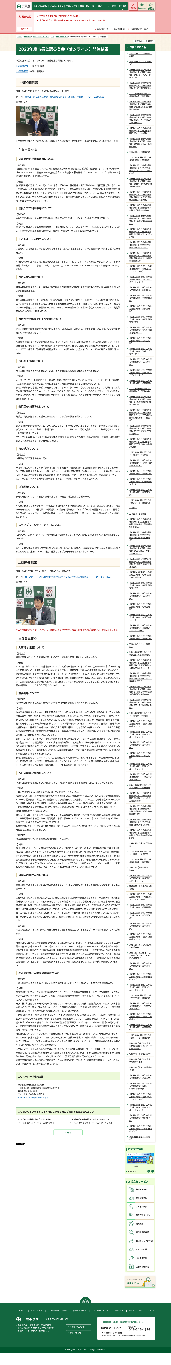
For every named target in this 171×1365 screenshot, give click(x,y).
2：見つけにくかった (103, 1123)
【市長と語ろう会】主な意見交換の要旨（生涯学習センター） (140, 481)
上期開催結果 (22, 71)
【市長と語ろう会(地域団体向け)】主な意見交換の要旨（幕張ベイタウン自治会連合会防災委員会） (140, 196)
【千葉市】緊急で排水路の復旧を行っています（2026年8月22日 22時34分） (72, 20)
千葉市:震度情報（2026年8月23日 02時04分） (60, 16)
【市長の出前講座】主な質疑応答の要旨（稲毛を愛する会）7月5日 (140, 574)
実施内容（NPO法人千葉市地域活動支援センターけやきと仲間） (140, 1046)
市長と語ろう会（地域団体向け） (140, 55)
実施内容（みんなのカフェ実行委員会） (140, 946)
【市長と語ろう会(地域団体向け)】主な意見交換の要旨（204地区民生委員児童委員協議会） (140, 257)
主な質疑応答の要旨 (137, 514)
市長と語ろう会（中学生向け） (140, 845)
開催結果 (133, 508)
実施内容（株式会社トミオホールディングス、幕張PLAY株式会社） (140, 955)
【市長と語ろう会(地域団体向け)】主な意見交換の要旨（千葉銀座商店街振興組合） (140, 834)
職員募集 (139, 1224)
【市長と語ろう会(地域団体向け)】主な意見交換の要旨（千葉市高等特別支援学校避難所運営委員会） (140, 690)
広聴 (52, 36)
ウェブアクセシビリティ (101, 1310)
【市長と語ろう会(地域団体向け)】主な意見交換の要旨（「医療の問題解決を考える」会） (140, 400)
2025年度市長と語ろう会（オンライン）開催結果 (140, 1036)
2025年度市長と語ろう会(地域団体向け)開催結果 (140, 860)
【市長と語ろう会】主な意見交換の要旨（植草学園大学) (140, 1027)
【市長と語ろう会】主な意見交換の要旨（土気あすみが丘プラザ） (140, 777)
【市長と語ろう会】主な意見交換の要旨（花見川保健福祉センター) (140, 1016)
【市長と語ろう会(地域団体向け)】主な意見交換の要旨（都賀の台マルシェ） (140, 822)
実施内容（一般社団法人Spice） (139, 869)
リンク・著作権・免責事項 (57, 1310)
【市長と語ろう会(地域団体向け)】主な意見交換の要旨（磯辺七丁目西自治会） (140, 536)
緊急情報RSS (119, 29)
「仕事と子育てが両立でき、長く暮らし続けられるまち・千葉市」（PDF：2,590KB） (64, 97)
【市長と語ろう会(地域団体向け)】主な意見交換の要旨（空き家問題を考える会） (140, 704)
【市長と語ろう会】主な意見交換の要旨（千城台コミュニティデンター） (140, 896)
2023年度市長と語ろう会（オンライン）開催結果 (140, 501)
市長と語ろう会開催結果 (139, 152)
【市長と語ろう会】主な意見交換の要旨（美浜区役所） (140, 308)
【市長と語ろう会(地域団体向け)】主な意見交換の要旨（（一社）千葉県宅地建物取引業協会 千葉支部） (140, 415)
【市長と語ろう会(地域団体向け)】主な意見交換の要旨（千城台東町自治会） (140, 85)
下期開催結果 (22, 66)
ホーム (19, 36)
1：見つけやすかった (81, 1123)
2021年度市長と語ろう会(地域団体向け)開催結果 (140, 95)
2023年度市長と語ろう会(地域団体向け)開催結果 (140, 390)
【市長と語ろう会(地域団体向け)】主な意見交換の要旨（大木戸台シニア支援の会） (140, 169)
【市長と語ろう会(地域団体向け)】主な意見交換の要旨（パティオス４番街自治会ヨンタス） (140, 549)
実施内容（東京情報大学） (140, 1054)
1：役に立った (26, 1123)
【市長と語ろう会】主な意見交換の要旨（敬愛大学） (140, 1077)
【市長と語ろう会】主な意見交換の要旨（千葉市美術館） (140, 298)
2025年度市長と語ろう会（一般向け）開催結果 (140, 853)
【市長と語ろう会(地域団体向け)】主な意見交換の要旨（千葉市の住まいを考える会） (140, 563)
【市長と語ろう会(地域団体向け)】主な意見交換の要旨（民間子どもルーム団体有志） (140, 143)
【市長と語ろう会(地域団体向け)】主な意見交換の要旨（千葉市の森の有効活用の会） (140, 443)
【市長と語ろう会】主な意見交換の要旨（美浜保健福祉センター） (140, 976)
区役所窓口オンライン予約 (149, 1166)
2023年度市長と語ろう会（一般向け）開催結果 (140, 453)
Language (142, 8)
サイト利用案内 (36, 1310)
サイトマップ (20, 1310)
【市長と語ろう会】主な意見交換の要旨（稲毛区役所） (140, 340)
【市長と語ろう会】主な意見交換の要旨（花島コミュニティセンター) (140, 1096)
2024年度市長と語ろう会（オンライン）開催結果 (140, 786)
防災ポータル (141, 1189)
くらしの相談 (141, 1249)
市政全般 (27, 36)
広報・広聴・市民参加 (41, 36)
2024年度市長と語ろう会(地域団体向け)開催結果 (140, 653)
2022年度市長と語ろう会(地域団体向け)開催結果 (140, 159)
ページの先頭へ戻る (85, 1301)
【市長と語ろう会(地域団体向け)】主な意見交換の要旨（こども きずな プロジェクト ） (140, 430)
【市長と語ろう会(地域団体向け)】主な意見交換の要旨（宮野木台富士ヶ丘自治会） (140, 233)
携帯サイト (119, 1310)
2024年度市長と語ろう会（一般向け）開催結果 (140, 714)
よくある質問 (141, 1258)
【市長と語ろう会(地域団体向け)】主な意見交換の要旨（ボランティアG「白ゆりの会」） (140, 73)
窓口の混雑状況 (142, 1232)
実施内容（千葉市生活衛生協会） (140, 1068)
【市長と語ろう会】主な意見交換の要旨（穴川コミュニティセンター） (140, 279)
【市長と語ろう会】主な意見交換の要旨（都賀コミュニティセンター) (140, 1107)
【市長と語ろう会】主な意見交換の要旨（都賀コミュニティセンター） (140, 268)
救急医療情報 (141, 1198)
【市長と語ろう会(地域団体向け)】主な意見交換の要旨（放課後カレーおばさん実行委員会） (140, 797)
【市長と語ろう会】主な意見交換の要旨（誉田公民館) (140, 1118)
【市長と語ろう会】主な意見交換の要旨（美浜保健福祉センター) (140, 1128)
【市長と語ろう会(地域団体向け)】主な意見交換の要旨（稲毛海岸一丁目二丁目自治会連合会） (140, 677)
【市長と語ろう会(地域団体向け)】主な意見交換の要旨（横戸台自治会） (140, 244)
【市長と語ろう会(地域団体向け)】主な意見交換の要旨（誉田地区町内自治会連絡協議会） (140, 105)
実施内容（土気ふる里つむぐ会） (140, 887)
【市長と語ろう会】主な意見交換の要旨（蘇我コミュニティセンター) (140, 987)
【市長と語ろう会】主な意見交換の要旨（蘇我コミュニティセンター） (140, 766)
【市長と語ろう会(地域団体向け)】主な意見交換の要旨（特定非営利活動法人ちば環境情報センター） (140, 664)
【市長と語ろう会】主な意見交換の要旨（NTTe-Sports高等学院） (140, 1086)
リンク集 (151, 1310)
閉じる (133, 8)
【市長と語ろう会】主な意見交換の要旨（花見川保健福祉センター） (140, 319)
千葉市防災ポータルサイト (141, 29)
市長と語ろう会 (62, 36)
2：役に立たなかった (45, 1123)
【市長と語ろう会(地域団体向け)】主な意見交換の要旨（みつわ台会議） (140, 130)
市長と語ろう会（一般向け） (139, 645)
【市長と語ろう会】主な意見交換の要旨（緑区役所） (140, 289)
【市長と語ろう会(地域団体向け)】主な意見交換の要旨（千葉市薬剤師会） (140, 207)
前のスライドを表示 (148, 1171)
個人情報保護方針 (79, 1310)
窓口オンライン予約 (144, 1241)
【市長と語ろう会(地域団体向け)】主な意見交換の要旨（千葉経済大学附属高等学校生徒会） (140, 810)
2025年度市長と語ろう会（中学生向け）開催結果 (140, 996)
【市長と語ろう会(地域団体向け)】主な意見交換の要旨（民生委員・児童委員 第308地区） (141, 523)
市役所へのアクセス (78, 1327)
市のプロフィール (135, 1310)
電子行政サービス (143, 1215)
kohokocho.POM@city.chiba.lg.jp (33, 1097)
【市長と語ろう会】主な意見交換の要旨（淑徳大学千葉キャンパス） (140, 351)
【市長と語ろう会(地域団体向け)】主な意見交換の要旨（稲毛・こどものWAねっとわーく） (140, 119)
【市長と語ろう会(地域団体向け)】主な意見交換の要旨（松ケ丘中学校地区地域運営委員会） (140, 182)
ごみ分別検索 (141, 1207)
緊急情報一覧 (102, 29)
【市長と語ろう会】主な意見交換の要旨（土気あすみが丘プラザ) (140, 1006)
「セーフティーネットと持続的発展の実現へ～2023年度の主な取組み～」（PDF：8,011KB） (67, 577)
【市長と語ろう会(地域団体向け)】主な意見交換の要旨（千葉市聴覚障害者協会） (140, 220)
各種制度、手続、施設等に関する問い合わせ (124, 1322)
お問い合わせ (75, 1333)
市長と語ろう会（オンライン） (140, 63)
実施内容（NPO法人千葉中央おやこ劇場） (139, 1060)
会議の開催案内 (142, 1267)
